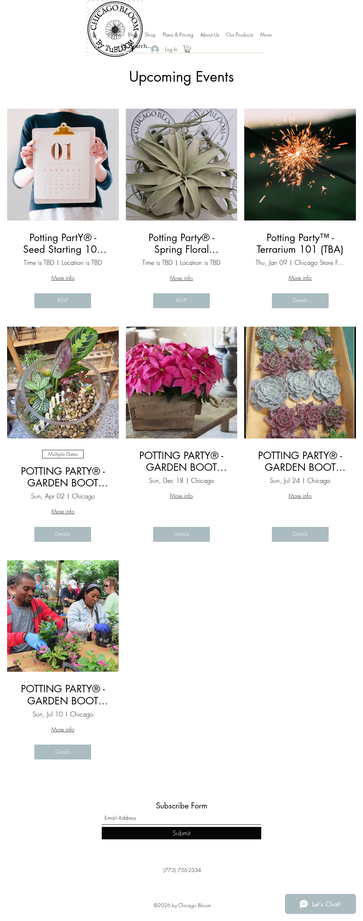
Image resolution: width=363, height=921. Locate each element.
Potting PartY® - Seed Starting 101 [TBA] (63, 244)
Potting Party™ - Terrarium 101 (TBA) (300, 244)
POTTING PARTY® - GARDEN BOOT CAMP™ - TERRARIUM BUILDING (63, 477)
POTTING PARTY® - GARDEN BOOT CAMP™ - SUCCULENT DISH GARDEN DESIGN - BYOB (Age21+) (300, 462)
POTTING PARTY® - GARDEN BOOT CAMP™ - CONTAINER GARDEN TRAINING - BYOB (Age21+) (63, 695)
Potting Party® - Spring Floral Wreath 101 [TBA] (181, 244)
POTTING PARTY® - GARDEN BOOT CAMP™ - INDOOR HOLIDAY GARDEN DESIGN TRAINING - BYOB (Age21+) (181, 462)
